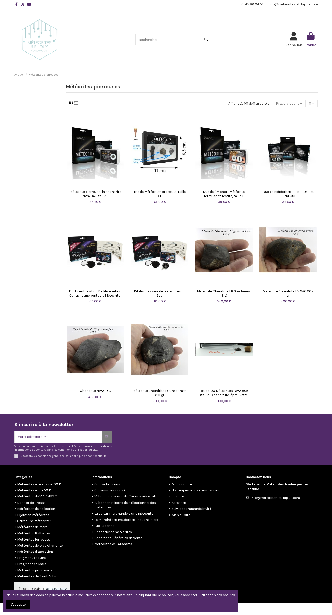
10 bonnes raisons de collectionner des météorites (125, 505)
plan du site (181, 515)
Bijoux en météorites (33, 515)
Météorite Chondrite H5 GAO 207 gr (288, 293)
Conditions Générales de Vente (118, 538)
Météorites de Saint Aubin (37, 576)
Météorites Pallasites (34, 533)
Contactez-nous (107, 484)
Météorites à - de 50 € (34, 490)
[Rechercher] (206, 39)
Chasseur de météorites (113, 532)
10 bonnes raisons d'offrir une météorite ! (126, 496)
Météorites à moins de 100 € (39, 484)
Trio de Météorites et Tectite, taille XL (160, 194)
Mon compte (182, 484)
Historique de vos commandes (195, 490)
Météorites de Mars (32, 527)
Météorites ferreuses (33, 539)
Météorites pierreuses (34, 570)
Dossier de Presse (31, 503)
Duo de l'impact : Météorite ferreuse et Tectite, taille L (224, 194)
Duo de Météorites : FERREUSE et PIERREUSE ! (288, 194)
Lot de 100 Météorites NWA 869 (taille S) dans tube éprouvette (224, 393)
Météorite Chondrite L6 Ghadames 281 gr (159, 393)
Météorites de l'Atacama (113, 544)
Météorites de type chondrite (40, 545)
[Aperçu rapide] (95, 185)
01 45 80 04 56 (252, 4)
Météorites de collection (36, 509)
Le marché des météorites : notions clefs (126, 520)
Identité (178, 496)
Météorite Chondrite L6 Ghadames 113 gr (224, 293)
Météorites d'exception (35, 552)
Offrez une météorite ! (34, 521)
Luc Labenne (104, 526)
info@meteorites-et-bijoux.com (293, 4)
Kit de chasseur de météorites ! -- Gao (159, 293)
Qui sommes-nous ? (110, 490)
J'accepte (18, 604)
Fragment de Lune (31, 558)
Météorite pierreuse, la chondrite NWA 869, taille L (95, 194)
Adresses (179, 503)
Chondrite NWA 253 (95, 391)
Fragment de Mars (31, 564)
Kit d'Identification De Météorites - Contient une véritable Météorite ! (95, 293)
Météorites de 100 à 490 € (37, 496)
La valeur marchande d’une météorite (123, 513)
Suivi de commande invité (191, 509)
